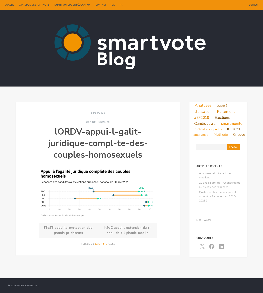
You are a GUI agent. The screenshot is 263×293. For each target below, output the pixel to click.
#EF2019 (201, 117)
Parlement (226, 111)
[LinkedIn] (241, 5)
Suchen (253, 4)
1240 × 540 (101, 243)
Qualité (222, 105)
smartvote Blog (26, 285)
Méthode (221, 134)
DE (113, 4)
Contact (101, 4)
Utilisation (202, 111)
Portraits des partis (207, 129)
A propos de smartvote (34, 4)
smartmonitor (232, 123)
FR (121, 4)
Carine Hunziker (98, 122)
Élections (222, 117)
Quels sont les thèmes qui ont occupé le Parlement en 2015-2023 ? (217, 196)
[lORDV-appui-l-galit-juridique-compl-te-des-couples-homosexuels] (98, 217)
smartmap (200, 134)
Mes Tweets (204, 220)
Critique (239, 134)
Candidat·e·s (205, 123)
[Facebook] (237, 5)
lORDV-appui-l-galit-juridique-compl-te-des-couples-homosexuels (98, 143)
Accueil (9, 4)
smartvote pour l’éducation (72, 4)
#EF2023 (233, 129)
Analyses (203, 105)
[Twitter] (233, 5)
